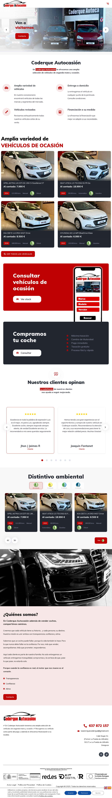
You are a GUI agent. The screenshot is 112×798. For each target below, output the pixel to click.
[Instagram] (101, 754)
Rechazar (84, 793)
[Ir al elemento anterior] (8, 540)
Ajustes (98, 793)
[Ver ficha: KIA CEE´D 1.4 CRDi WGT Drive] (27, 224)
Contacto (22, 36)
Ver (99, 540)
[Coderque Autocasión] (14, 4)
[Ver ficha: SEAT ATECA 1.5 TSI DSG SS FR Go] (84, 174)
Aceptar (71, 793)
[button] (42, 460)
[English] (106, 788)
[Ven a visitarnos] (56, 30)
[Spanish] (109, 788)
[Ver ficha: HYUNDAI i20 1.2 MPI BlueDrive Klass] (84, 224)
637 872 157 (98, 726)
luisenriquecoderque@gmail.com (94, 731)
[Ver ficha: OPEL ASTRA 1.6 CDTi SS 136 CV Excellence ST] (27, 174)
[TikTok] (106, 754)
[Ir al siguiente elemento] (15, 540)
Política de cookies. (46, 796)
